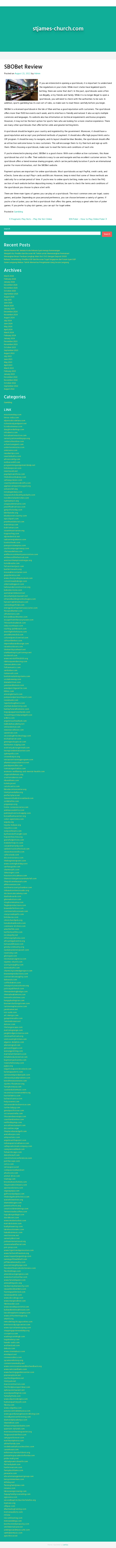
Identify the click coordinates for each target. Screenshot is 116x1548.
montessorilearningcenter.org (18, 1431)
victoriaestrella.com (13, 1113)
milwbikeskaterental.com (16, 1057)
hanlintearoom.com (13, 1467)
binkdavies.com (11, 917)
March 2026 (9, 276)
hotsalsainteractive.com (15, 435)
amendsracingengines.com (16, 1274)
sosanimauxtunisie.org (14, 530)
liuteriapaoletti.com (13, 1072)
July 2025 (8, 299)
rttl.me (7, 1515)
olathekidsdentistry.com (15, 706)
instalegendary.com (13, 492)
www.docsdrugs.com (13, 1298)
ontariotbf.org (11, 489)
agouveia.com (10, 1497)
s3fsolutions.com (12, 614)
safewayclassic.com (13, 480)
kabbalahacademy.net (14, 724)
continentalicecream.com (16, 911)
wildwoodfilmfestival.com (16, 557)
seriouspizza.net (11, 1167)
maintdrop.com (11, 524)
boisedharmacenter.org (15, 816)
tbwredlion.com (11, 1423)
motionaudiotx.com (13, 1512)
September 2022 (11, 386)
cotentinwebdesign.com (15, 581)
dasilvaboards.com (12, 896)
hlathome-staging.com (14, 744)
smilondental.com (12, 727)
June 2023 (8, 359)
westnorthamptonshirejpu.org (18, 560)
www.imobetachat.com (15, 1220)
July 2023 (8, 356)
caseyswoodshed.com (14, 1149)
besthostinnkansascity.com (16, 1524)
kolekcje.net (10, 783)
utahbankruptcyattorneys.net (18, 652)
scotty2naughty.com (13, 965)
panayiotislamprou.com (15, 545)
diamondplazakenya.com (15, 1420)
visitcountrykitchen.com (15, 1039)
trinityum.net (10, 1381)
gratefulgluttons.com (14, 840)
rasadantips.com (11, 453)
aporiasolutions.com (13, 1188)
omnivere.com (10, 450)
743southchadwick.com (15, 623)
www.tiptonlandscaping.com (17, 1327)
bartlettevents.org (13, 569)
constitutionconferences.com (18, 1158)
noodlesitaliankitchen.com (16, 498)
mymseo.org (9, 1503)
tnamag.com (10, 1179)
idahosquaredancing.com (15, 661)
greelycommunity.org (14, 947)
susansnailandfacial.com (15, 1244)
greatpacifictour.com (14, 1110)
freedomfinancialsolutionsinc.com (20, 1268)
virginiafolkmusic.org (13, 774)
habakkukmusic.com (13, 1232)
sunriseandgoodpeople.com (17, 1075)
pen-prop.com (10, 1247)
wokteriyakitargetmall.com (17, 747)
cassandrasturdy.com (13, 846)
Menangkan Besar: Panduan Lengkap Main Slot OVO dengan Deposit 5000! (35, 256)
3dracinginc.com (11, 872)
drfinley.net (9, 1482)
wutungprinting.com (13, 1051)
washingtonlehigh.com (14, 1336)
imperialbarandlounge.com (16, 643)
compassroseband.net (14, 1170)
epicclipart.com (11, 518)
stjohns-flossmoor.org (14, 1083)
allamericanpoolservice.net (16, 762)
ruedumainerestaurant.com (16, 950)
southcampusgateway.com (16, 548)
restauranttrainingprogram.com (18, 759)
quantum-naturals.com (14, 1428)
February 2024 (10, 335)
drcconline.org (11, 1128)
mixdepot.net (10, 1354)
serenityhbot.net (12, 1238)
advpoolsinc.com (12, 1137)
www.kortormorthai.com (15, 1277)
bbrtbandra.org (11, 512)
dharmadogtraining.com (15, 1509)
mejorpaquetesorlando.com (17, 712)
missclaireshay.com (13, 414)
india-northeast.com (13, 625)
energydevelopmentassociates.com (21, 608)
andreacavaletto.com (14, 810)
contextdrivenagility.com (16, 976)
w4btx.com (9, 718)
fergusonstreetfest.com (15, 1434)
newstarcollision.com (14, 730)
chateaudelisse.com (13, 551)
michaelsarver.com (12, 739)
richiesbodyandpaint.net (15, 423)
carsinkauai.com (11, 1449)
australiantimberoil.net (14, 593)
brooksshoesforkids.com (15, 1182)
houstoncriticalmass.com (15, 875)
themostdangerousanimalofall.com (20, 878)
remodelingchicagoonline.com (18, 1321)
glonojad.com (10, 956)
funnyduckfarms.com (13, 1470)
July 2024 (8, 320)
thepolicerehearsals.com (15, 881)
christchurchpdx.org (13, 920)
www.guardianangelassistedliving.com (21, 1414)
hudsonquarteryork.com (15, 1402)
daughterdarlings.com (14, 429)
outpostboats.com (13, 831)
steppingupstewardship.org (17, 1330)
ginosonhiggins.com (13, 1048)
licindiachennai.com (13, 426)
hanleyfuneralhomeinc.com (16, 709)
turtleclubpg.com (12, 1107)
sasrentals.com (11, 733)
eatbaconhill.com (12, 462)
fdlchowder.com (11, 1304)
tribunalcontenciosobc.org (16, 890)
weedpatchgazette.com (15, 688)
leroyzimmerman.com (14, 1479)
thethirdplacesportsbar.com (17, 1387)
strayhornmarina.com (13, 902)
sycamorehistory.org (13, 1360)
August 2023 (9, 353)
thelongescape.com (13, 1027)
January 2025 (9, 308)
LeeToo (65, 1544)
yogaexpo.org (10, 804)
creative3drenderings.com (16, 1208)
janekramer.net (11, 1009)
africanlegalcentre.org (14, 941)
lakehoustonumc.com (14, 1229)
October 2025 (10, 291)
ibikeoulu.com (10, 979)
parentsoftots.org (12, 1205)
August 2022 (9, 389)
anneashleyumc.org (13, 1283)
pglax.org (8, 1066)
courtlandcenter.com (14, 1119)
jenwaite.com (10, 1473)
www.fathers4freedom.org (16, 1253)
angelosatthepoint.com (15, 1140)
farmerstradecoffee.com (15, 1211)
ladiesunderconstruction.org (17, 587)
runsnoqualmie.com (13, 1295)
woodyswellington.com (15, 1393)
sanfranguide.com (12, 866)
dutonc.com (9, 1024)
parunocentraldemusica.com (17, 1411)
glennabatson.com (12, 899)
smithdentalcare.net (13, 1527)
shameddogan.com (13, 1202)
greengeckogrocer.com (15, 741)
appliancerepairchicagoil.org (17, 486)
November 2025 (11, 288)
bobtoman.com (11, 527)
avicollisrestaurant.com (15, 1125)
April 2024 (8, 329)
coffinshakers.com (12, 982)
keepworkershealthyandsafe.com (19, 495)
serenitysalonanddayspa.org (17, 438)
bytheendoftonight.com (15, 834)
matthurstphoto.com (14, 1440)
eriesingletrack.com (13, 694)
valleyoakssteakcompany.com (18, 1146)
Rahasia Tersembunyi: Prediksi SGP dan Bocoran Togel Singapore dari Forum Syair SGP (40, 259)
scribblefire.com (11, 801)
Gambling (18, 212)
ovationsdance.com (13, 777)
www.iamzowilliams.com (15, 1369)
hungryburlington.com (14, 1000)
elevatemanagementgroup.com (19, 1476)
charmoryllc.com (11, 869)
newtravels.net (11, 471)
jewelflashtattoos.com (14, 507)
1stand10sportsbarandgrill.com (18, 715)
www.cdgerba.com (13, 1408)
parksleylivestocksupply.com (17, 813)
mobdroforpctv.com (13, 843)
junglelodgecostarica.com (16, 1033)
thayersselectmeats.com (15, 1185)
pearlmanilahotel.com (14, 521)
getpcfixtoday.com (13, 510)
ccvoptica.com (11, 1333)
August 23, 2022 (23, 73)
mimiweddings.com (13, 1521)
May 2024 (8, 326)
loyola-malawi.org (12, 825)
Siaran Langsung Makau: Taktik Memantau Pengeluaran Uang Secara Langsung (36, 262)
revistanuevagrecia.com (15, 959)
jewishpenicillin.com (13, 765)
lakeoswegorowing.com (15, 1491)
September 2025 (11, 294)
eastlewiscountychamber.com (18, 887)
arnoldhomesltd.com (13, 634)
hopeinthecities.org (13, 837)
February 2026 (10, 279)
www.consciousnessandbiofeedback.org (23, 1366)
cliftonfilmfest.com (13, 640)
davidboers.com (11, 1217)
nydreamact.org (11, 501)
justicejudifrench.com (14, 988)
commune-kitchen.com (14, 926)
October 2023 (10, 347)
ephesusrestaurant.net (14, 1390)
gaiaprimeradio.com (13, 1018)
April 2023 (8, 365)
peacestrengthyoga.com (15, 1265)
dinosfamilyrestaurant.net (16, 596)
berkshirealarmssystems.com (17, 676)
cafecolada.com (11, 854)
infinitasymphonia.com (14, 938)
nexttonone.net (11, 1235)
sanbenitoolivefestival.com (17, 849)
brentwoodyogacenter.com (17, 1324)
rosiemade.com (11, 700)
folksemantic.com (12, 667)
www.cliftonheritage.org (15, 1315)
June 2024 (8, 323)
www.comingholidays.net (16, 863)
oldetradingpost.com (14, 584)
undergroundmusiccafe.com (17, 1530)
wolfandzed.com (12, 1345)
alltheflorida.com (12, 1443)
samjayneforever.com (14, 1437)
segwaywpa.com (12, 1191)
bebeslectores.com (13, 590)
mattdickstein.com (13, 1223)
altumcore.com (11, 1173)
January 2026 (9, 282)
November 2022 (11, 380)
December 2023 (10, 341)
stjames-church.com (13, 962)
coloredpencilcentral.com (16, 637)
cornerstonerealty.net (14, 1363)
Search (7, 228)
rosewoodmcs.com (13, 1357)
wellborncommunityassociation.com (21, 554)
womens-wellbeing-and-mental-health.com (24, 771)
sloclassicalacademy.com (15, 893)
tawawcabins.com (12, 664)
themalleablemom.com (14, 994)
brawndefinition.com (13, 908)
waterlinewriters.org (13, 1199)
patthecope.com (12, 1161)
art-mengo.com (11, 1015)
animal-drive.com (12, 1176)
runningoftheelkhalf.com (15, 1259)
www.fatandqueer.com (14, 1280)
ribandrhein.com (11, 780)
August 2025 (9, 297)
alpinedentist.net (12, 536)
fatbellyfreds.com (12, 1396)
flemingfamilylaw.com (14, 1485)
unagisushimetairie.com (15, 504)
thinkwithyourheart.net (15, 649)
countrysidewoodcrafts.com (17, 483)
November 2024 (11, 314)
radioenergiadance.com (15, 539)
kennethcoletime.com (14, 997)
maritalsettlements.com (15, 1054)
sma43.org (8, 1318)
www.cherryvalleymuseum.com (18, 578)
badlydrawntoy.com (13, 1226)
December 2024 (11, 311)
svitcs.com (9, 1164)
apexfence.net (11, 1536)
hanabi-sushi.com (12, 1342)
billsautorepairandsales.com (17, 1425)
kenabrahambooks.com (15, 923)
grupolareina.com (12, 575)
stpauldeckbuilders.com (15, 1289)
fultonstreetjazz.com (14, 566)
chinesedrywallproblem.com (17, 1078)
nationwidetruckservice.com (17, 1104)
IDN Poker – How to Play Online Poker (87, 219)
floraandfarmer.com (13, 611)
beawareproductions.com (16, 973)
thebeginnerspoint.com (15, 860)
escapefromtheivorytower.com (19, 620)
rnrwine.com (9, 1488)
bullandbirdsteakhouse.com (17, 1310)
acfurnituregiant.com (14, 444)
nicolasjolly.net (11, 935)
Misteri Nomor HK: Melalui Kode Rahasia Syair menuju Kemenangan (32, 250)
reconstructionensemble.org (17, 1092)
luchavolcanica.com (13, 1098)
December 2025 (10, 285)
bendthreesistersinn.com (15, 1081)
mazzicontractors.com (14, 1384)
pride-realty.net (11, 1458)
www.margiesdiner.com (15, 1301)
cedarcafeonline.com (14, 441)
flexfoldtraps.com (12, 1271)
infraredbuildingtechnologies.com (20, 599)
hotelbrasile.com (12, 563)
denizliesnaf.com (12, 1155)
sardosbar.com (10, 670)
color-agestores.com (14, 819)
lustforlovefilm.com (13, 932)
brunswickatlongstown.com (17, 1003)
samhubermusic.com (13, 1533)
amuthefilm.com (11, 929)
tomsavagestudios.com (15, 768)
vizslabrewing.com (12, 679)
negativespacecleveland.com (17, 1069)
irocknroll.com (10, 655)
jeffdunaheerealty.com (14, 1262)
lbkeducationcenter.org (15, 789)
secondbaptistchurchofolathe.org (20, 1500)
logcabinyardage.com (14, 1214)
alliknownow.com (12, 884)
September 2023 (11, 350)
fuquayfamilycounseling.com (17, 1494)
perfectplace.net (12, 795)
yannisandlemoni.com (14, 685)
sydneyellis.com (11, 753)
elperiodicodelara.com (14, 420)
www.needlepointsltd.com (16, 1307)
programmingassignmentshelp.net (19, 465)
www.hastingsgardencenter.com (19, 1372)
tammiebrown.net (12, 1021)
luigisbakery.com (12, 1339)
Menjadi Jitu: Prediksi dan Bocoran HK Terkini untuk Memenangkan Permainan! (36, 253)
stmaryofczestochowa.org (16, 985)
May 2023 (8, 362)
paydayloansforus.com (14, 474)
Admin (37, 73)
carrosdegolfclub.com (14, 605)
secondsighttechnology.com (17, 736)
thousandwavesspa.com (15, 1116)
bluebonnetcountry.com (15, 515)
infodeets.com (11, 432)
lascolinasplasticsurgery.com (17, 1312)
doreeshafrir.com (12, 968)
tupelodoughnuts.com (14, 703)
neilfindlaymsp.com (13, 1122)
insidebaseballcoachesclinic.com (19, 1446)
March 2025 (9, 305)
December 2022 (10, 377)
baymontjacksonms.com (15, 1060)
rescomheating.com (13, 1518)
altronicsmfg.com (12, 459)
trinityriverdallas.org (13, 792)
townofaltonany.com (14, 1063)
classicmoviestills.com (14, 852)
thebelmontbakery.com (15, 477)
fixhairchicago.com (13, 1152)
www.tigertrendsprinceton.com (19, 1250)
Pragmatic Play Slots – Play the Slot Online (31, 219)
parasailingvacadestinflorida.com (19, 1455)
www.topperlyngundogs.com (17, 1256)
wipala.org (9, 822)
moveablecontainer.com (15, 572)
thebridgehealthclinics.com (16, 1196)
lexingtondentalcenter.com (17, 750)
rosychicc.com (10, 828)
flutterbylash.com (12, 1464)
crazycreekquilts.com (14, 914)
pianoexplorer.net (12, 1375)
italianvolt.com (11, 673)
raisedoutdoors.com (13, 646)
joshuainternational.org (15, 1241)
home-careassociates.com (16, 807)
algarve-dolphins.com (14, 1042)
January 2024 (9, 338)
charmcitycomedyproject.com (18, 970)
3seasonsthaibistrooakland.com (18, 798)
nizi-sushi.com (10, 1012)
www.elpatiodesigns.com (16, 1399)
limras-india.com (11, 417)
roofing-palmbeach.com (15, 628)
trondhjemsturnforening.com (17, 1417)
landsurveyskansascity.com (16, 1286)
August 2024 (9, 317)
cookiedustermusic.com (15, 1089)
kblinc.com (9, 691)
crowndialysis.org (12, 756)
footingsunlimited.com (14, 1292)
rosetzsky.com (11, 953)
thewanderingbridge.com (16, 991)
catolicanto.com (12, 786)
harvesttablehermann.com (16, 602)
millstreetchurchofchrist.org (17, 1452)
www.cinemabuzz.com (14, 1351)
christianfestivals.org (13, 1036)
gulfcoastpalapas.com (14, 1194)
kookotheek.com (12, 542)
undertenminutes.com (14, 447)
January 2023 (9, 374)
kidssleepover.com (13, 468)
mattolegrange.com (13, 1030)
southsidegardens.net (14, 1378)
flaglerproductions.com (15, 905)
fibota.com (9, 1405)
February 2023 (10, 371)
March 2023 (9, 368)
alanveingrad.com (12, 1045)
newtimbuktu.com (12, 456)
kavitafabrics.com (12, 1095)
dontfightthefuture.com (15, 631)
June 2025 (8, 302)
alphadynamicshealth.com (16, 1461)
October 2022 (10, 383)
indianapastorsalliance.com (16, 1143)
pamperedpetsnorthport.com (18, 697)
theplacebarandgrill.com (15, 1131)
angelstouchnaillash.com (15, 721)
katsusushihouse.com (13, 944)
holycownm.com (11, 1101)
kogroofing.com (11, 533)
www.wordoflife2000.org (16, 658)
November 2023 (11, 344)
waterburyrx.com (12, 1134)
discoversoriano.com (13, 857)
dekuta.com (9, 1348)
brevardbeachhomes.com (16, 617)
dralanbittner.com (12, 682)
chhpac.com (9, 1506)
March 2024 (9, 332)
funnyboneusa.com (13, 1086)
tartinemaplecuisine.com (15, 1006)
